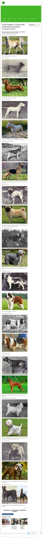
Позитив (3, 18)
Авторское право (19, 537)
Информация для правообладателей (27, 537)
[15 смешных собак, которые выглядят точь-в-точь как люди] (15, 521)
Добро (15, 18)
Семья (9, 18)
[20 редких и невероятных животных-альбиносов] (23, 521)
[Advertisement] (21, 11)
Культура (20, 18)
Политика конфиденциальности (11, 537)
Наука (26, 18)
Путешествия (32, 18)
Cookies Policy (40, 537)
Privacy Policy (35, 537)
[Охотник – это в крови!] (6, 521)
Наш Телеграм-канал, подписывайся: (34, 533)
